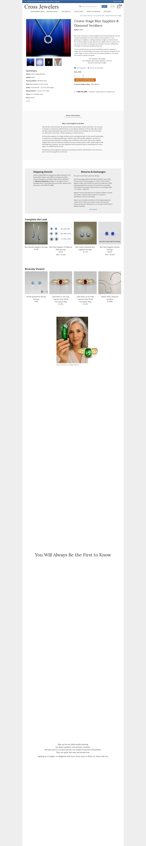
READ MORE (93, 209)
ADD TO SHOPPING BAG (85, 80)
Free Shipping (81, 68)
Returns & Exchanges (96, 68)
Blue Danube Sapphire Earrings (36, 247)
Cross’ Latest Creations (86, 15)
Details (57, 1)
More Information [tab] (73, 115)
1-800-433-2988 (117, 1)
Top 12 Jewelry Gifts (98, 15)
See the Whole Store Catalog (113, 15)
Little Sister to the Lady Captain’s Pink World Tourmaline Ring (60, 299)
